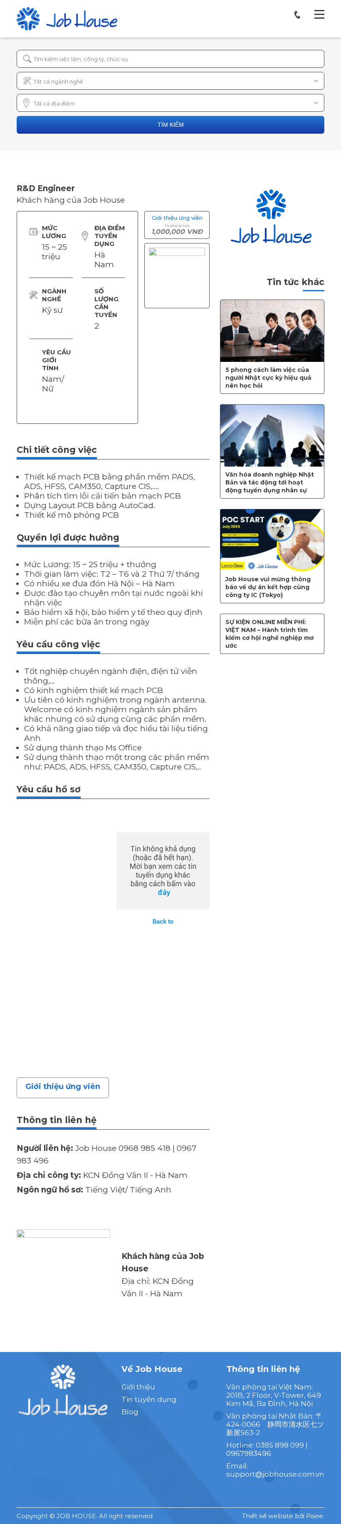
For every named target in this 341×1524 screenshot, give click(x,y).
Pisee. (315, 1516)
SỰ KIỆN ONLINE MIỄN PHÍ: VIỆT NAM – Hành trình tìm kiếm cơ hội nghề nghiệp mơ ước (269, 633)
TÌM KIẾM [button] (171, 124)
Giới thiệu (138, 1387)
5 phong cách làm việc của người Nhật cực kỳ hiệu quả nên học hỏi (268, 377)
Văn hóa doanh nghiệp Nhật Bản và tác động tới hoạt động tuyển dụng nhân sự (269, 482)
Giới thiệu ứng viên (62, 1086)
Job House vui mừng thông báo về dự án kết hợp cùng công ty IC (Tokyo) (268, 587)
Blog (129, 1412)
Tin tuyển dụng (149, 1399)
